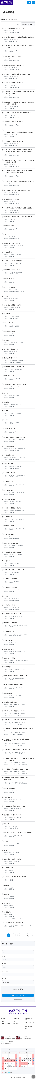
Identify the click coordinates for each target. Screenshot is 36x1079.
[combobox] (18, 952)
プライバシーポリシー (5, 1024)
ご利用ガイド (16, 1018)
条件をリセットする (18, 999)
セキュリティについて (29, 1023)
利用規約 (3, 1021)
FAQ (14, 1021)
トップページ (4, 7)
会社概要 (3, 1018)
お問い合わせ (16, 1024)
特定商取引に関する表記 (29, 1019)
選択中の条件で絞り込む (18, 995)
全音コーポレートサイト (29, 1027)
